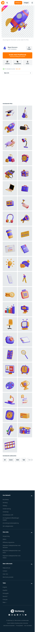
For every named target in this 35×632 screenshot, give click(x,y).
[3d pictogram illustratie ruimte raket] (10, 143)
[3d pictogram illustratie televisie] (10, 551)
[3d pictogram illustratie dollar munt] (10, 475)
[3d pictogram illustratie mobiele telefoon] (10, 445)
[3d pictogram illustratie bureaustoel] (10, 536)
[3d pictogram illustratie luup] (10, 611)
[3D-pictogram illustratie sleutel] (10, 460)
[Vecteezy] (2, 2)
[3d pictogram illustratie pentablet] (10, 581)
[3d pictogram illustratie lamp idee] (10, 415)
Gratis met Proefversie (17, 55)
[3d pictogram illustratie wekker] (10, 218)
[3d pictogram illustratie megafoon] (10, 339)
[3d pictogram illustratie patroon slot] (10, 596)
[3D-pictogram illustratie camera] (10, 566)
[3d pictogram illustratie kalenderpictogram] (10, 490)
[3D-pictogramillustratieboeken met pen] (10, 173)
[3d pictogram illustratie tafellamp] (10, 188)
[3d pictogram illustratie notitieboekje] (10, 400)
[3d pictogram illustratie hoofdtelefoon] (10, 324)
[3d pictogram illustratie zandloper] (10, 309)
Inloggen (26, 2)
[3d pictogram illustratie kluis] (10, 294)
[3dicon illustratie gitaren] (10, 128)
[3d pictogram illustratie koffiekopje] (10, 354)
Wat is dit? (18, 69)
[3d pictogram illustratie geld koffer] (10, 279)
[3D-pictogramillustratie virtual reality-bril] (10, 158)
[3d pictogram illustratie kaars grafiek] (10, 505)
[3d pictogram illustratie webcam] (10, 521)
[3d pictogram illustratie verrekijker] (10, 233)
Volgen (29, 49)
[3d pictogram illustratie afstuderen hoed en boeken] (10, 113)
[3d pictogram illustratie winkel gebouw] (10, 249)
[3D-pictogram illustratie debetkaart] (10, 369)
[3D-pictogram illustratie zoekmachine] (10, 385)
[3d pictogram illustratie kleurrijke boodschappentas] (10, 203)
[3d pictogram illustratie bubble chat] (10, 430)
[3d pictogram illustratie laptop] (10, 264)
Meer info (6, 73)
